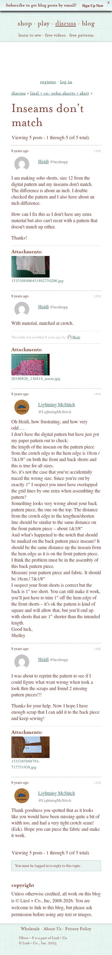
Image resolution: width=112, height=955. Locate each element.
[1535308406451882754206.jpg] (30, 267)
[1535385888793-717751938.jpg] (30, 747)
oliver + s (56, 60)
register (48, 82)
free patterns (81, 35)
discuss (65, 23)
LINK (97, 151)
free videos (55, 35)
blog (88, 23)
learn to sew (30, 35)
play (44, 23)
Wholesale (30, 929)
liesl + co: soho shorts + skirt (59, 93)
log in (66, 82)
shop (25, 23)
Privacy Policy (78, 929)
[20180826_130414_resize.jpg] (30, 364)
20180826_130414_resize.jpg (35, 378)
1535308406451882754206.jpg (37, 280)
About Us (52, 929)
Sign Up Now (92, 5)
